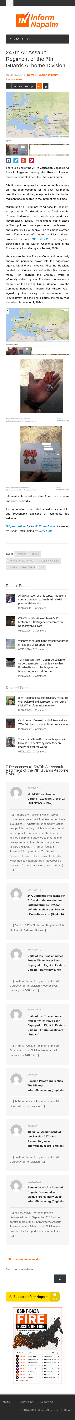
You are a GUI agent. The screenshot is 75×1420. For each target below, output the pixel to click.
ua (26, 86)
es (20, 86)
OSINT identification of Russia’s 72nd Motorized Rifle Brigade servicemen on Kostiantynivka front (40, 622)
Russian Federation (49, 560)
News (30, 74)
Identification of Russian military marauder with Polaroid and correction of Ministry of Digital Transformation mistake (43, 701)
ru (8, 86)
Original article (16, 526)
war (42, 567)
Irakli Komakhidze (43, 526)
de (14, 86)
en (39, 86)
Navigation (21, 39)
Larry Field (45, 530)
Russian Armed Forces (21, 560)
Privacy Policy (25, 1401)
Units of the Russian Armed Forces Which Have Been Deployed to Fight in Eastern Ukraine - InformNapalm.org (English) (46, 1025)
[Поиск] (60, 1279)
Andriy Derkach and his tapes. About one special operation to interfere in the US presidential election (42, 599)
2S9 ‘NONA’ (40, 239)
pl (32, 86)
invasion (22, 554)
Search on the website (19, 1269)
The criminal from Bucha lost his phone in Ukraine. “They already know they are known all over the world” (42, 743)
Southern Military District (22, 567)
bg (45, 86)
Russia (35, 554)
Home (6, 1401)
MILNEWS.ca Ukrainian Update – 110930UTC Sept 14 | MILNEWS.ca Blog (46, 799)
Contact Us (46, 1401)
